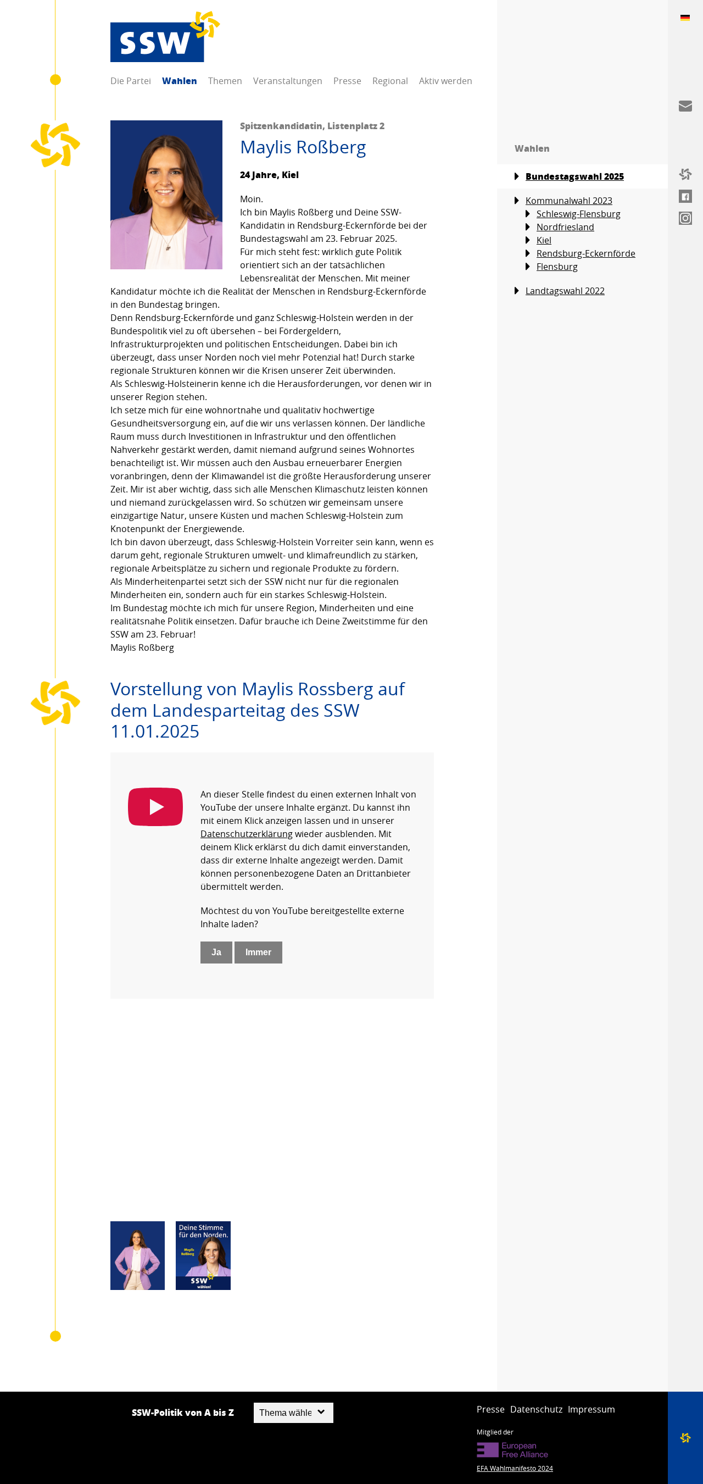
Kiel (544, 240)
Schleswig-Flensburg (579, 214)
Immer (258, 952)
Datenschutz (536, 1409)
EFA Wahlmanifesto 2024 (515, 1468)
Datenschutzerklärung (246, 834)
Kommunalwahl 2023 (569, 201)
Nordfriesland (565, 227)
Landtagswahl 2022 (565, 291)
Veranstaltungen (287, 81)
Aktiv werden (445, 81)
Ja (216, 952)
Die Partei (130, 81)
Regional (390, 81)
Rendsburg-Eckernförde (586, 253)
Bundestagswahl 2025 (575, 176)
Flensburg (557, 267)
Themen (225, 81)
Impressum (591, 1409)
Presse (347, 81)
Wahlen (179, 80)
